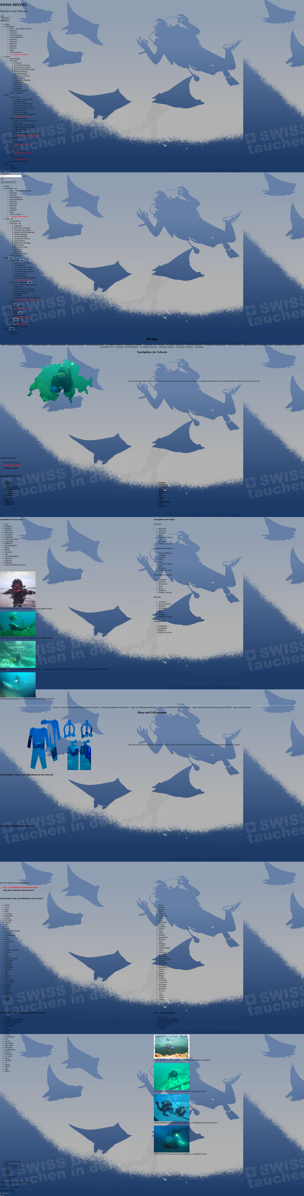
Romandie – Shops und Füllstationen (163, 707)
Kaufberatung (15, 146)
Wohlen (161, 978)
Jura (6, 1039)
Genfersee (13, 33)
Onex (161, 920)
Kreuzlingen (9, 980)
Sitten (7, 946)
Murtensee (9, 543)
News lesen (18, 142)
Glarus (161, 933)
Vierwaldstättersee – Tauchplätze (137, 347)
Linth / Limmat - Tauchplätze (164, 345)
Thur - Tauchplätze (117, 347)
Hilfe (7, 1163)
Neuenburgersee (16, 35)
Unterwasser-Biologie (22, 80)
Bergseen (8, 526)
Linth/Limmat (164, 502)
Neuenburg (9, 941)
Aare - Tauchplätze (9, 345)
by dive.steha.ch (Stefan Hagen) (18, 1182)
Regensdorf (163, 937)
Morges (161, 976)
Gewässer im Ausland (22, 67)
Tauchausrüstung (20, 74)
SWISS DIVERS (13, 4)
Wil (6, 971)
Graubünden (9, 1037)
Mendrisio (162, 989)
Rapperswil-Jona (11, 959)
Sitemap (8, 1178)
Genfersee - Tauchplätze (124, 345)
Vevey (161, 905)
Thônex (161, 997)
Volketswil (163, 916)
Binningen (162, 984)
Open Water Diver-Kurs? (23, 106)
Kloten (161, 918)
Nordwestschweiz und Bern (24, 127)
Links (12, 155)
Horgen (7, 997)
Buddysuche (19, 82)
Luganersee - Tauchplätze (184, 345)
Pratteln (161, 969)
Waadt (7, 1065)
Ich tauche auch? (20, 110)
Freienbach (163, 963)
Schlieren (162, 926)
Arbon (161, 995)
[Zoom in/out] (8, 1193)
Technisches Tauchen (22, 76)
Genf (7, 907)
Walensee (13, 48)
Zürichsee (13, 39)
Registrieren (14, 168)
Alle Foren (14, 61)
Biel (6, 924)
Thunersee (13, 41)
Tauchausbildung (20, 71)
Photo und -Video (21, 84)
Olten (161, 941)
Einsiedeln (162, 986)
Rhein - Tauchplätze (260, 345)
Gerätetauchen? (20, 101)
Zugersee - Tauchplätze (176, 347)
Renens (7, 989)
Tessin (7, 1058)
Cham (161, 971)
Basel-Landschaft (11, 1024)
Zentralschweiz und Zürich (24, 125)
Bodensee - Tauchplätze (86, 345)
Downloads (14, 149)
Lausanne (8, 914)
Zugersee (13, 46)
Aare (6, 524)
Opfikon (162, 946)
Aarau (7, 991)
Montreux (8, 965)
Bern (6, 911)
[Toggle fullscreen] (6, 1193)
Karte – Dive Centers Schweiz (25, 121)
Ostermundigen (164, 948)
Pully (161, 931)
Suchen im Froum (16, 93)
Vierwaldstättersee (16, 37)
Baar (6, 974)
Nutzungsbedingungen (13, 1166)
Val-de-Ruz (163, 956)
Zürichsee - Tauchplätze (195, 347)
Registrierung (10, 1176)
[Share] (3, 1193)
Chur (7, 937)
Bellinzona (163, 922)
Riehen (7, 986)
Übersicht (17, 63)
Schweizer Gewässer (22, 65)
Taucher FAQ (15, 97)
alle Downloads (20, 151)
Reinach (162, 909)
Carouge (8, 984)
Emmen (8, 952)
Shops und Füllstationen (19, 119)
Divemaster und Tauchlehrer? (25, 114)
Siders (161, 950)
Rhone (7, 550)
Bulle (7, 978)
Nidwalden (9, 1045)
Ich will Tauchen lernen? (23, 104)
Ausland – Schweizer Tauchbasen (27, 134)
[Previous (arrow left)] (1, 1195)
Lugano (8, 922)
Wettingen (8, 995)
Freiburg (8, 933)
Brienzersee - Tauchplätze (104, 345)
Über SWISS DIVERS (18, 161)
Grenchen (162, 954)
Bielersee (13, 44)
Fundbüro (18, 86)
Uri (6, 1062)
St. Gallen (8, 920)
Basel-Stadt (9, 1026)
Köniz (7, 929)
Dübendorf (9, 961)
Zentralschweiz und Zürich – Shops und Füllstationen (231, 707)
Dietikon (8, 963)
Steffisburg (163, 967)
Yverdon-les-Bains (12, 950)
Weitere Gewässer (165, 544)
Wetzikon (8, 969)
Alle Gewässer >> (16, 52)
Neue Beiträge (15, 59)
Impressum (9, 1170)
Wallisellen (163, 980)
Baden (161, 911)
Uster (7, 944)
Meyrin (7, 976)
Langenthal (163, 982)
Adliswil (162, 914)
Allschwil (8, 993)
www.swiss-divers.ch (13, 1161)
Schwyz (162, 991)
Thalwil (161, 929)
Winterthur (9, 916)
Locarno (162, 965)
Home (7, 24)
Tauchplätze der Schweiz (152, 352)
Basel (7, 909)
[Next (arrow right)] (3, 1195)
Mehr (7, 95)
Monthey (162, 939)
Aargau (7, 1017)
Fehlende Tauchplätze (11, 463)
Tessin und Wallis (20, 129)
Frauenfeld (9, 967)
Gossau (161, 924)
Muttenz (162, 935)
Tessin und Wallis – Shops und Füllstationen (194, 707)
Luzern (7, 918)
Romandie (18, 131)
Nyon (7, 999)
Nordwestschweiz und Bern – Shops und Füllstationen (99, 707)
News (12, 140)
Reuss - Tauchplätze (244, 345)
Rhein (12, 50)
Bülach (161, 907)
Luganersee (9, 541)
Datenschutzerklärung (13, 1168)
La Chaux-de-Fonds (12, 931)
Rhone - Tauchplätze (276, 345)
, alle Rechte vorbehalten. (9, 1187)
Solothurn (162, 952)
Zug (6, 954)
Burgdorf (162, 961)
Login (7, 164)
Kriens (7, 956)
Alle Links (18, 157)
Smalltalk (17, 89)
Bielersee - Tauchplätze (67, 345)
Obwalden (9, 1047)
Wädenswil (9, 982)
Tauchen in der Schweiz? (23, 99)
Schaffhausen (10, 935)
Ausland (162, 1028)
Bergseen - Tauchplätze (49, 345)
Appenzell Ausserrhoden (14, 1020)
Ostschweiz (18, 123)
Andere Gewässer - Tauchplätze (28, 345)
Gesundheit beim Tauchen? (24, 108)
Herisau (161, 974)
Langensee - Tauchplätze (143, 345)
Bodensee (13, 31)
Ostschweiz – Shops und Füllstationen (134, 707)
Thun (7, 926)
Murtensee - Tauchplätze (204, 345)
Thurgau (8, 1060)
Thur (6, 554)
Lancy (7, 948)
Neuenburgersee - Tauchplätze (225, 345)
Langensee (9, 537)
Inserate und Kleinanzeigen (24, 69)
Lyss (160, 993)
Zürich (7, 905)
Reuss (161, 562)
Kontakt (8, 1172)
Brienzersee (9, 533)
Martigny (162, 944)
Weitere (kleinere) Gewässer (15, 565)
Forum (7, 56)
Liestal (161, 999)
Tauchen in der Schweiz (14, 11)
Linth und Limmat (11, 539)
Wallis (7, 1067)
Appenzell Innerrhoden (13, 1022)
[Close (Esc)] (1, 1193)
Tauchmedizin (19, 78)
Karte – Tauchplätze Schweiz (20, 29)
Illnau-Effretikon (165, 959)
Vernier (7, 939)
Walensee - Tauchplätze (158, 347)
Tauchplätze (9, 26)
